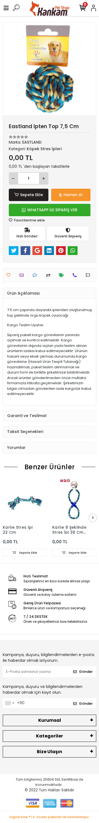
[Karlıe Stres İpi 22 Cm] (25, 500)
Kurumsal (49, 720)
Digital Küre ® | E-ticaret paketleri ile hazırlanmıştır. (50, 817)
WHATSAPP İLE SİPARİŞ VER (52, 210)
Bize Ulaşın (49, 751)
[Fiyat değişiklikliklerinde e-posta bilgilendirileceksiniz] (62, 275)
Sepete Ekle (31, 194)
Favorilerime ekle (29, 220)
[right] (93, 518)
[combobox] (9, 703)
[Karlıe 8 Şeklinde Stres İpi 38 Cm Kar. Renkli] (74, 500)
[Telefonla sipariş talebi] (76, 275)
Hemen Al (73, 194)
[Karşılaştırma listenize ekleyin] (49, 275)
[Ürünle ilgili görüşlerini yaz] (36, 275)
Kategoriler (49, 736)
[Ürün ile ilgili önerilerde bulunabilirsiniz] (89, 275)
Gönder (86, 671)
